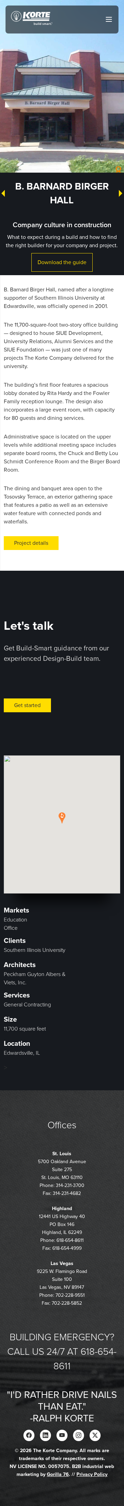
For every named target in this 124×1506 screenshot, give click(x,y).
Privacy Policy (91, 1474)
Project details (31, 543)
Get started (27, 705)
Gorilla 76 (58, 1474)
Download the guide (62, 262)
